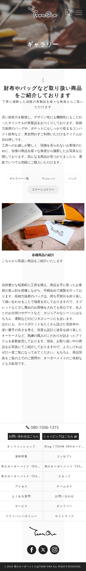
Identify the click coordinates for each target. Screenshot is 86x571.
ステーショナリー (43, 189)
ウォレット (48, 178)
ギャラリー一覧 (19, 178)
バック (72, 178)
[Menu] (79, 12)
